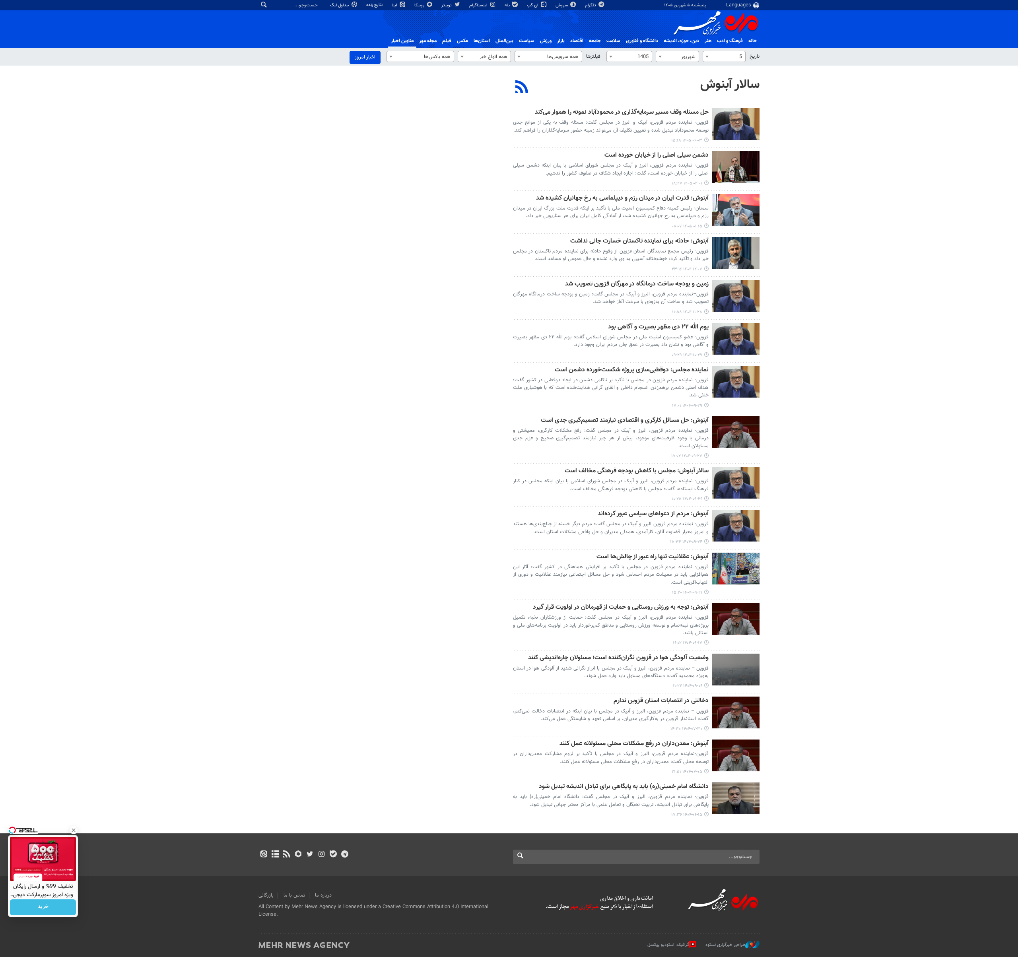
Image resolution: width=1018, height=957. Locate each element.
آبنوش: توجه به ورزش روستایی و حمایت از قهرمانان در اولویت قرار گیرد (621, 607)
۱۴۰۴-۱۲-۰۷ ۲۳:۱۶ (687, 269)
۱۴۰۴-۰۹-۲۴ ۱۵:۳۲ (686, 542)
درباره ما (323, 895)
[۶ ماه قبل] (736, 253)
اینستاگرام (479, 5)
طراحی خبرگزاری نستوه (725, 944)
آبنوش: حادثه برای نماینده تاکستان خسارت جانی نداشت (639, 241)
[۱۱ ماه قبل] (736, 798)
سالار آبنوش (730, 85)
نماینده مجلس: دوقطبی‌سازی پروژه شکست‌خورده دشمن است (632, 370)
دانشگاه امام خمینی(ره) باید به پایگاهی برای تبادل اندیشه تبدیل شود (624, 787)
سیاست (526, 41)
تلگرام (591, 5)
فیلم (446, 41)
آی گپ (533, 5)
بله (508, 5)
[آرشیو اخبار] (275, 854)
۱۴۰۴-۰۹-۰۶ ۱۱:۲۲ (687, 686)
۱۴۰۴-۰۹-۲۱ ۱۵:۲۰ (687, 592)
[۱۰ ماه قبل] (736, 712)
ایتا (395, 5)
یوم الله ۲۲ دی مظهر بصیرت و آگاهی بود (658, 327)
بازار (561, 41)
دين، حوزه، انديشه (681, 41)
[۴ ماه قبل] (736, 167)
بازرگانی (266, 895)
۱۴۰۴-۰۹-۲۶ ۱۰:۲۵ (687, 499)
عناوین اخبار (402, 41)
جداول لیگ (340, 5)
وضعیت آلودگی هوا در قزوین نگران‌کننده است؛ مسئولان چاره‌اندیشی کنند (618, 658)
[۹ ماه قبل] (736, 669)
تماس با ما (294, 895)
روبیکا (419, 5)
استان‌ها (482, 41)
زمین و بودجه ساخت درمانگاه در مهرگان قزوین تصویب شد (637, 284)
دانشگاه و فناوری (642, 41)
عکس (462, 41)
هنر (708, 41)
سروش (562, 5)
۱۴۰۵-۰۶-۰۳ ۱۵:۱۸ (686, 140)
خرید (43, 907)
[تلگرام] (345, 854)
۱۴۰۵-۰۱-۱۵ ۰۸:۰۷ (687, 226)
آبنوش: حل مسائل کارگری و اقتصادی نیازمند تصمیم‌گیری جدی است (625, 420)
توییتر (447, 5)
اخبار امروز (365, 57)
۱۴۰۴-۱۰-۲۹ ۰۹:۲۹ (687, 355)
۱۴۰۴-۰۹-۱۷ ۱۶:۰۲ (687, 643)
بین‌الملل (504, 41)
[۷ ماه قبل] (736, 339)
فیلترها (593, 56)
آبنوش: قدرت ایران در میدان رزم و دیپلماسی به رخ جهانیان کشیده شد (622, 198)
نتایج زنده (375, 5)
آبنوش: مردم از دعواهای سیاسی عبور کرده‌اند (653, 514)
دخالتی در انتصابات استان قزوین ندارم (661, 701)
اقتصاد (576, 41)
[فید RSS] (286, 854)
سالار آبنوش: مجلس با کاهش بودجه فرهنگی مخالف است (637, 471)
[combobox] (724, 56)
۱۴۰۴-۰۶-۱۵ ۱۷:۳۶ (686, 814)
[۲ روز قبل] (736, 124)
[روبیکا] (298, 854)
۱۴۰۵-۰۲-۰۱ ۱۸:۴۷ (687, 183)
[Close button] (74, 830)
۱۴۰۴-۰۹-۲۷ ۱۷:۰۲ (686, 456)
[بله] (333, 854)
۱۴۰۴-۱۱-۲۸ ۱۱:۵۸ (687, 312)
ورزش (546, 41)
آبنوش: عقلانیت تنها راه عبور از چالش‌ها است (652, 557)
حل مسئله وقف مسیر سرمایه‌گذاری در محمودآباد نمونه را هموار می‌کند (622, 112)
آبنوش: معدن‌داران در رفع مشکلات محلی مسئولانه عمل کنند (634, 744)
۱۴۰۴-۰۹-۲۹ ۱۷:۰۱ (687, 405)
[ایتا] (263, 854)
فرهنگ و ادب (730, 41)
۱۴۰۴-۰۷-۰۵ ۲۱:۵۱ (687, 772)
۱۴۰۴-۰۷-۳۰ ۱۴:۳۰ (686, 729)
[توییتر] (310, 854)
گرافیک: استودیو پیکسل (668, 944)
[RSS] (522, 88)
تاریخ (755, 56)
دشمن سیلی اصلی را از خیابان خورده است (656, 155)
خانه (752, 41)
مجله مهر (428, 41)
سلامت (613, 41)
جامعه (595, 41)
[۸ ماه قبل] (736, 382)
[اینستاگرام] (321, 854)
